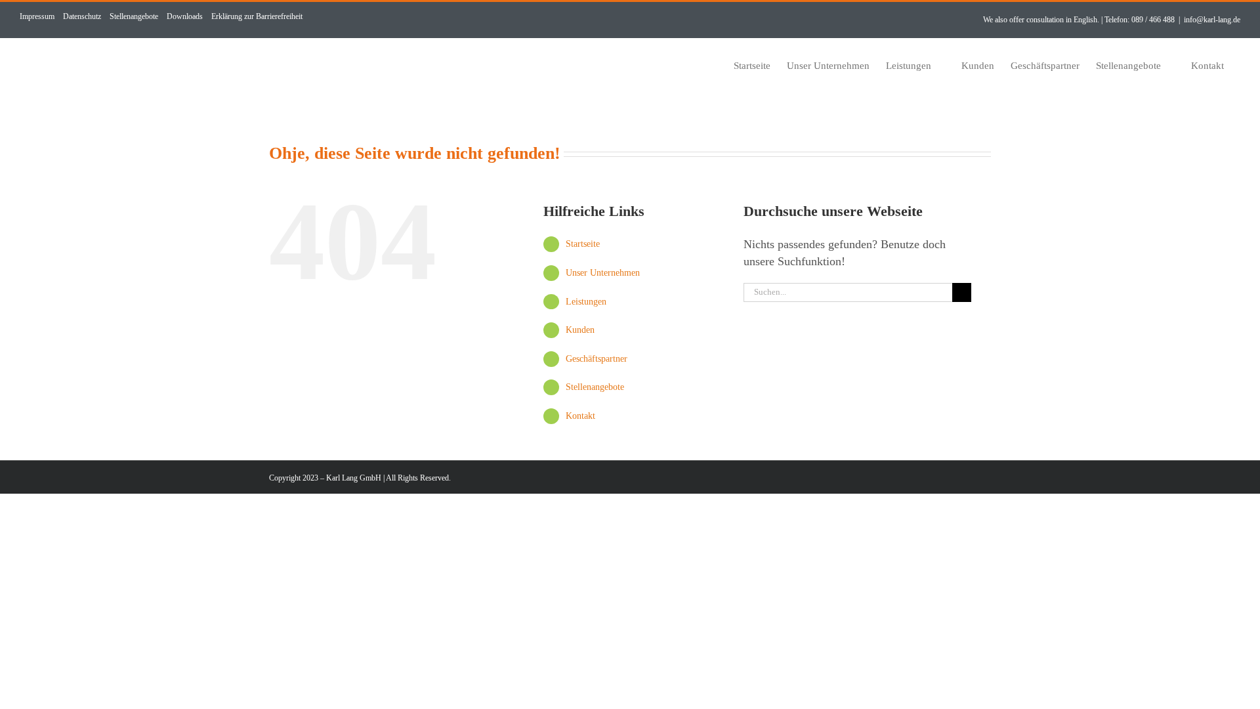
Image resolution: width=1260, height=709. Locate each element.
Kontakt (580, 416)
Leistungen (586, 302)
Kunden (580, 330)
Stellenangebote (595, 387)
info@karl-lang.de (1212, 19)
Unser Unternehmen (603, 273)
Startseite (583, 244)
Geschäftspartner (596, 359)
